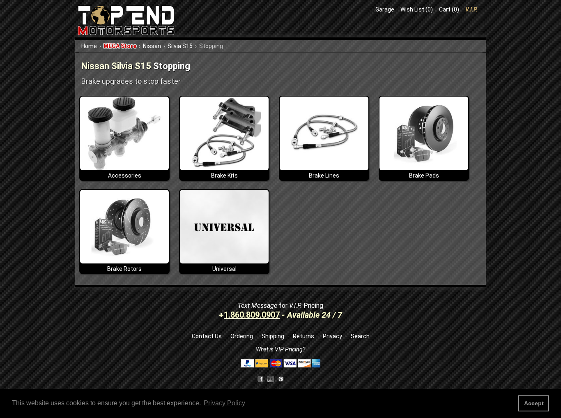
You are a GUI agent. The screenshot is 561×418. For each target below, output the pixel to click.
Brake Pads (424, 175)
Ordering (241, 336)
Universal (224, 269)
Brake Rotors (124, 269)
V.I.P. (471, 9)
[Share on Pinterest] (281, 378)
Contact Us (207, 336)
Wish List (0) (416, 9)
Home (89, 46)
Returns (303, 336)
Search (360, 336)
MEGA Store (119, 46)
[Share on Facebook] (260, 378)
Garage (384, 9)
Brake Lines (324, 175)
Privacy (332, 336)
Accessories (124, 175)
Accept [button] (534, 403)
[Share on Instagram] (272, 378)
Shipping (273, 336)
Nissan (152, 46)
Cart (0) (449, 9)
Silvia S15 (180, 46)
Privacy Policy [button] (224, 403)
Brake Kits (224, 175)
